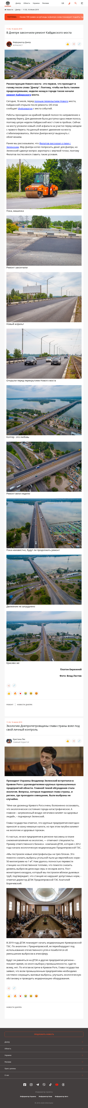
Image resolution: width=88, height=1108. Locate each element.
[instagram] (31, 1084)
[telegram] (37, 1084)
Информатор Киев (45, 1096)
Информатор (25, 108)
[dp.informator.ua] (8, 3)
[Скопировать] (79, 44)
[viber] (44, 1084)
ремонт (9, 704)
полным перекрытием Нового (51, 101)
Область (26, 3)
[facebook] (24, 1084)
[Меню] (82, 3)
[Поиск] (75, 3)
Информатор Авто (61, 1096)
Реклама (45, 3)
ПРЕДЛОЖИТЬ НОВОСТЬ (44, 1034)
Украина (36, 3)
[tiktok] (50, 1084)
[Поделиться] (74, 44)
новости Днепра (24, 704)
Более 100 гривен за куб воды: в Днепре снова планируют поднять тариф (53, 17)
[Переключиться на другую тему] (69, 3)
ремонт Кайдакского (18, 94)
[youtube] (56, 1084)
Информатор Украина (28, 1096)
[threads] (63, 1084)
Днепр (18, 3)
